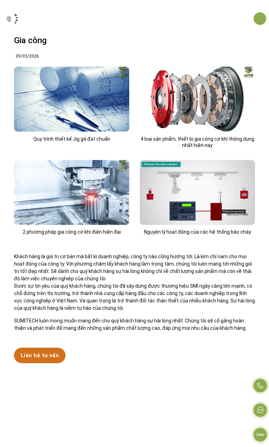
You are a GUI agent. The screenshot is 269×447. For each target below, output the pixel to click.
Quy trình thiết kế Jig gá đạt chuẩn (71, 139)
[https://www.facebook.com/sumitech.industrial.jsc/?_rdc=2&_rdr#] (260, 410)
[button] (12, 18)
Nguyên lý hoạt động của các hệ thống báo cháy (197, 232)
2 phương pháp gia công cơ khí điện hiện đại (72, 232)
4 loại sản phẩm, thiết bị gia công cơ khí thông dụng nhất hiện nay (197, 142)
